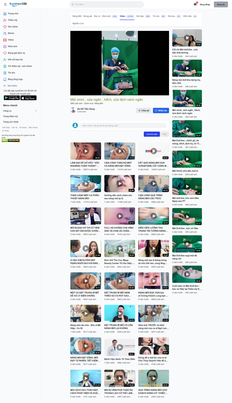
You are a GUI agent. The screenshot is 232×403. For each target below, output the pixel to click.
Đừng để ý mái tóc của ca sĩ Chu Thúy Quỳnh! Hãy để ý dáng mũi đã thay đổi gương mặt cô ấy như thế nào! (152, 359)
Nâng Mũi (77, 16)
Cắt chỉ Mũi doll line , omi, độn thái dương (185, 51)
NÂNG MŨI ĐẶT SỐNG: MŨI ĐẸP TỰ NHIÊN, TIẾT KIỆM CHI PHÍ (84, 359)
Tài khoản (23, 127)
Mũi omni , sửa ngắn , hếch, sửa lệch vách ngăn (186, 112)
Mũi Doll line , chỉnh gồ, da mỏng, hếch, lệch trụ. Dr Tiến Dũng (187, 142)
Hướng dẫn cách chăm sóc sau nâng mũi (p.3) (118, 197)
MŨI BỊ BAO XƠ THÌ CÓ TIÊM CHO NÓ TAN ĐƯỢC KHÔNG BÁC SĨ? (85, 229)
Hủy (164, 134)
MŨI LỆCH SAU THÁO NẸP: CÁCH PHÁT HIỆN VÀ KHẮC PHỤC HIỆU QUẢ (84, 391)
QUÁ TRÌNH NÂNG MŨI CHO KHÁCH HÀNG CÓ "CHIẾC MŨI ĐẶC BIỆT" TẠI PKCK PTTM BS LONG (152, 391)
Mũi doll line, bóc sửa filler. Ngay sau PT (185, 200)
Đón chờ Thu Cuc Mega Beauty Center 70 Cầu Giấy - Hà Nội (118, 262)
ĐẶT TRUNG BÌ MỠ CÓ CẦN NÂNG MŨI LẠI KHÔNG (118, 327)
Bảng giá (88, 16)
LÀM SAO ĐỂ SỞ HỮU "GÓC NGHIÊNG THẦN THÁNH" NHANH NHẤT (84, 164)
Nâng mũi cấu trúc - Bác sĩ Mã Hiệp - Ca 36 (85, 327)
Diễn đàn (189, 16)
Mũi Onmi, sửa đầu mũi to (185, 170)
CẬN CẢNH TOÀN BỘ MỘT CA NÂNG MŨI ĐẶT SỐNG (118, 164)
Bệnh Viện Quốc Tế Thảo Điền (119, 359)
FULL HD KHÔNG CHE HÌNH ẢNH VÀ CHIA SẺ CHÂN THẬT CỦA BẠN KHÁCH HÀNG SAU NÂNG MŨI (118, 229)
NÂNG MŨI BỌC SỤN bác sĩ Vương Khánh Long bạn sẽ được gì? (153, 294)
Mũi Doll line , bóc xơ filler (185, 228)
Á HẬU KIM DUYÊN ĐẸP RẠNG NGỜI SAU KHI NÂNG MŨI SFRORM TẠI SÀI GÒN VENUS (84, 262)
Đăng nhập (205, 4)
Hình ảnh (109, 16)
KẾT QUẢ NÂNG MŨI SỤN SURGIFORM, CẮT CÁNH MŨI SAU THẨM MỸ (153, 164)
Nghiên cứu (78, 23)
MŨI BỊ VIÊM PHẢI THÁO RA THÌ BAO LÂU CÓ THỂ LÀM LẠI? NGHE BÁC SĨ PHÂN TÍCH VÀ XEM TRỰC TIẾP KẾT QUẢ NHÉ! (118, 391)
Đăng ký (221, 4)
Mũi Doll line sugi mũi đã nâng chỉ (184, 257)
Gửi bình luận (151, 134)
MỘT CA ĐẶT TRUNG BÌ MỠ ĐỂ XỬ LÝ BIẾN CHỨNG (84, 294)
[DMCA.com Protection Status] (11, 140)
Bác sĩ (97, 16)
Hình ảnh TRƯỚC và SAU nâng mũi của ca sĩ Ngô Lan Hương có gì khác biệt (152, 327)
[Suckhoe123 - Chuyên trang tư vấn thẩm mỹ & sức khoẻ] (18, 4)
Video (126, 16)
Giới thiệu (6, 127)
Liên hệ (14, 127)
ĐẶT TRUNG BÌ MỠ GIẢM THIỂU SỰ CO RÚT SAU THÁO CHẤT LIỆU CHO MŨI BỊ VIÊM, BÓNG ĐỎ (119, 294)
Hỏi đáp (143, 16)
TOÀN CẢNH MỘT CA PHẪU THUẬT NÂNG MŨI (84, 197)
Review (174, 16)
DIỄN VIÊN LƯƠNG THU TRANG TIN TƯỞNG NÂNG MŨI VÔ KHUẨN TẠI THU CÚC (153, 229)
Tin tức (159, 16)
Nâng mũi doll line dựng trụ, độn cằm (186, 81)
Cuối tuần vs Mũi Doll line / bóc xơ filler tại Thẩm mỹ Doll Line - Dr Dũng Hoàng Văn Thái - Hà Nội (187, 287)
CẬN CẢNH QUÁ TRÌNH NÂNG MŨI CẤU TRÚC (150, 197)
